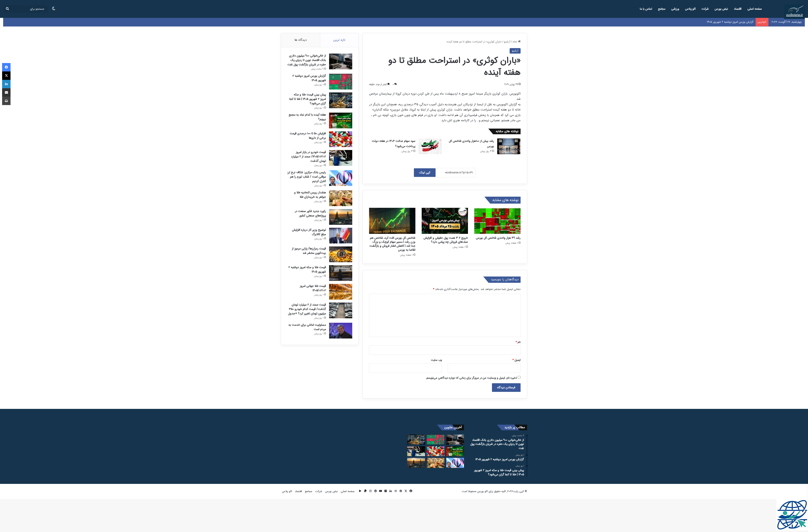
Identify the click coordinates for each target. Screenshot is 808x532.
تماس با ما (646, 9)
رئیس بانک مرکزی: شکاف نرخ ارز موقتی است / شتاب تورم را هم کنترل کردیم (306, 176)
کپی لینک (424, 172)
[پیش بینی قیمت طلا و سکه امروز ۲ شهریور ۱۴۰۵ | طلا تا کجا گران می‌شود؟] (340, 100)
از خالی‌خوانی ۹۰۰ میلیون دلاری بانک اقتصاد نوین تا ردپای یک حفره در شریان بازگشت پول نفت (306, 60)
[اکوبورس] (794, 11)
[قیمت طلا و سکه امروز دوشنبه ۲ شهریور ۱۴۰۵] (340, 273)
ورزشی (675, 9)
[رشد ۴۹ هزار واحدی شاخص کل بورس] (497, 221)
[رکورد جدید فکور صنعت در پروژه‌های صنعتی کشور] (340, 217)
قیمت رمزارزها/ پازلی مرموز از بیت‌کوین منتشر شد (309, 250)
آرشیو (507, 42)
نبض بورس (721, 9)
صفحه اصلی (754, 9)
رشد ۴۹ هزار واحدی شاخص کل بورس (498, 238)
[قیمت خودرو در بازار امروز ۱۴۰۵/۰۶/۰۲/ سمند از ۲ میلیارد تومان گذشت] (340, 158)
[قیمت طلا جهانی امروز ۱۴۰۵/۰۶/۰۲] (340, 292)
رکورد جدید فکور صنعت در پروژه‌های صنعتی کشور (310, 213)
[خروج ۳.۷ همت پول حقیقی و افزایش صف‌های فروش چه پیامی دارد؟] (445, 221)
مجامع (661, 9)
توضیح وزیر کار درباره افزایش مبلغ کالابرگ (309, 232)
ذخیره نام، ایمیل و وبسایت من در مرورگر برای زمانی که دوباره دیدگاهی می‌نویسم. (471, 378)
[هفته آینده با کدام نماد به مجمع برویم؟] (340, 120)
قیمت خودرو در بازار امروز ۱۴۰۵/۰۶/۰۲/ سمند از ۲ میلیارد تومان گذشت (308, 156)
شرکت (705, 9)
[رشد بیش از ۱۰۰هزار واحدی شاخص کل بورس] (508, 146)
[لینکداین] (6, 84)
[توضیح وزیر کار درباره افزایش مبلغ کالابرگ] (340, 236)
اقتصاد (738, 9)
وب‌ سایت (436, 360)
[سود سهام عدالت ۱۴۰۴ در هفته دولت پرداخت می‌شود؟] (430, 146)
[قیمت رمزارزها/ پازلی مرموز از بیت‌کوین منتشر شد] (340, 254)
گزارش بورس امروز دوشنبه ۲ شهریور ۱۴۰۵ (309, 78)
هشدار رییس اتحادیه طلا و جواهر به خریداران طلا (310, 194)
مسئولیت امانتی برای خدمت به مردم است (307, 327)
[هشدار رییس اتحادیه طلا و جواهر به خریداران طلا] (340, 198)
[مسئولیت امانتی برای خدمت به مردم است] (340, 330)
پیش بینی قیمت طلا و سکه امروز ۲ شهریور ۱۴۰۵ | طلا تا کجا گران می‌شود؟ (307, 99)
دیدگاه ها (300, 39)
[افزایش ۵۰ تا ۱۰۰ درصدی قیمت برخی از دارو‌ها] (340, 139)
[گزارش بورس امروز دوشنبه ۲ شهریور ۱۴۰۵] (340, 82)
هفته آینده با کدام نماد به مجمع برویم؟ (307, 116)
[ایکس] (6, 75)
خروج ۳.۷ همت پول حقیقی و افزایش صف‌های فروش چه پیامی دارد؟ (446, 240)
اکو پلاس (690, 9)
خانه (515, 42)
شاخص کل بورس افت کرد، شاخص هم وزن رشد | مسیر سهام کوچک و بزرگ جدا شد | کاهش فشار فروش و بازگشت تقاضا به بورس (392, 244)
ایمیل (516, 360)
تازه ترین (339, 39)
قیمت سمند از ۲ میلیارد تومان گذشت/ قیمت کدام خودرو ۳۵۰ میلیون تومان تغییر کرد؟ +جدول (307, 309)
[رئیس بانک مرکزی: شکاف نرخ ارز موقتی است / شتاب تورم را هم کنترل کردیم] (340, 178)
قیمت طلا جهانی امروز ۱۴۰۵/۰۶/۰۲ (313, 288)
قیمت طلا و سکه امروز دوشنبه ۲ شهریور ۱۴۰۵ (307, 269)
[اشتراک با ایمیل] (6, 92)
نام (518, 342)
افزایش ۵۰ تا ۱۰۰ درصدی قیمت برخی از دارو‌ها (308, 135)
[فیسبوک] (6, 67)
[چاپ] (6, 101)
